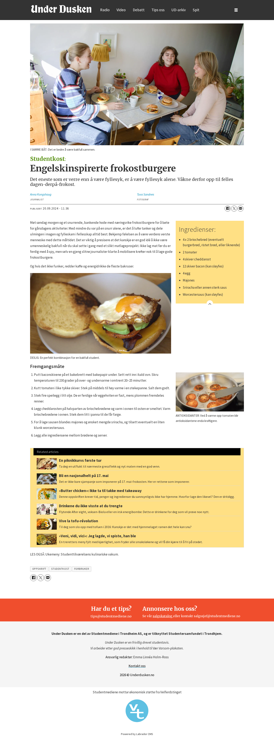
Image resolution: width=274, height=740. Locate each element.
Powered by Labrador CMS (137, 734)
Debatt (139, 9)
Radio (105, 9)
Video (121, 9)
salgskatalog (163, 616)
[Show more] (210, 303)
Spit (196, 9)
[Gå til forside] (61, 9)
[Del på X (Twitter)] (234, 209)
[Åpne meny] (236, 10)
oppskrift (39, 569)
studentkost (60, 569)
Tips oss (157, 9)
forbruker (81, 569)
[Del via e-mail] (240, 209)
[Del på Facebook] (228, 209)
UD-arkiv (178, 9)
